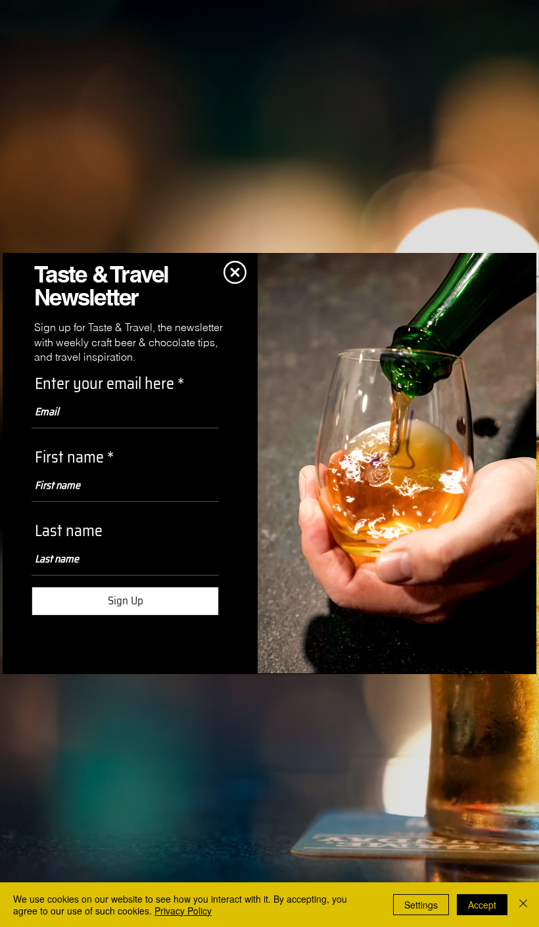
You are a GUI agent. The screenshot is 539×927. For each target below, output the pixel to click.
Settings (421, 904)
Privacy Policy (183, 910)
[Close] (523, 904)
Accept (482, 904)
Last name (69, 531)
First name (69, 457)
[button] (234, 272)
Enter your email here (104, 384)
